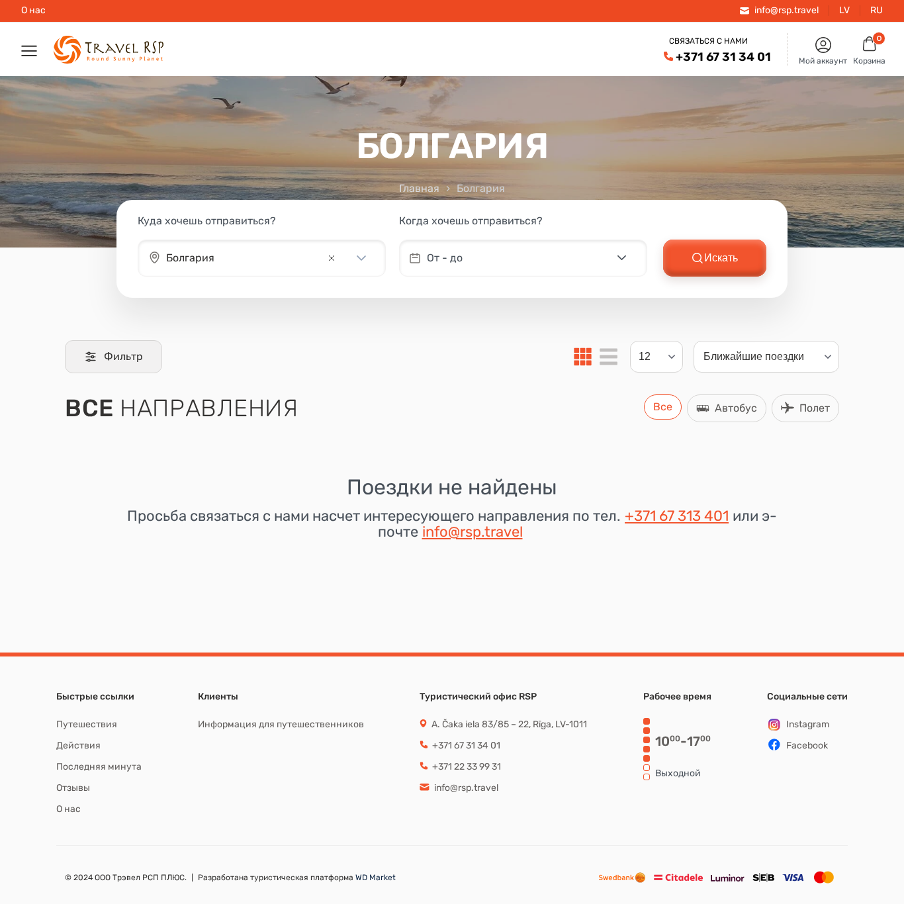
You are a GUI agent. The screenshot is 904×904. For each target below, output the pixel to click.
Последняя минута (99, 766)
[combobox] (243, 258)
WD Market (374, 877)
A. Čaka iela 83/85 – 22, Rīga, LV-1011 (508, 724)
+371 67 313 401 (677, 516)
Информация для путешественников (281, 724)
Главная (419, 188)
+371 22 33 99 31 (465, 766)
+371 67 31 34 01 (723, 57)
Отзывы (73, 787)
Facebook (807, 745)
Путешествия (86, 724)
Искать (721, 257)
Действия (78, 745)
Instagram (807, 724)
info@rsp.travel (472, 532)
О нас (33, 10)
